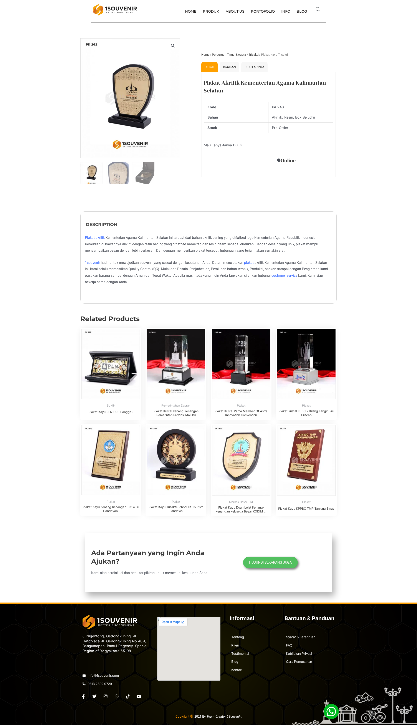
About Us (235, 11)
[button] (320, 10)
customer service (284, 275)
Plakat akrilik (95, 238)
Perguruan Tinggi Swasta (229, 54)
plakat (249, 263)
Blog (302, 11)
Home (190, 11)
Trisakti (253, 54)
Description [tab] (101, 224)
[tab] (209, 67)
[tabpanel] (268, 124)
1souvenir (92, 263)
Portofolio (263, 11)
